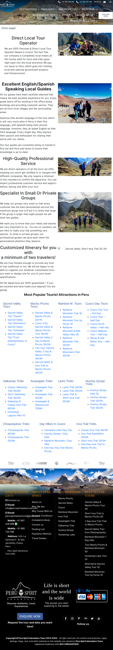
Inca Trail (63, 516)
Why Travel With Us (42, 511)
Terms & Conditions (42, 515)
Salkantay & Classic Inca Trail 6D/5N (17, 405)
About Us (36, 502)
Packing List (38, 529)
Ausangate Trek (66, 521)
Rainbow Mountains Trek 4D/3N (71, 352)
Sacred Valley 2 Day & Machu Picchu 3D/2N (44, 341)
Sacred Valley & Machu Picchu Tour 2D (95, 505)
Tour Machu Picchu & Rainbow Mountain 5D (96, 548)
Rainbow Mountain (68, 512)
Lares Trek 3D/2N (72, 390)
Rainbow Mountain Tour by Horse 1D (72, 320)
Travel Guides (39, 538)
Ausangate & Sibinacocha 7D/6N (42, 405)
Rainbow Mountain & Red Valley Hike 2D (71, 331)
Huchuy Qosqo (66, 530)
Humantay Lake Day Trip (58, 430)
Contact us (14, 500)
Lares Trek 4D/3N (72, 387)
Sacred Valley (65, 503)
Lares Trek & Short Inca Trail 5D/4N (71, 398)
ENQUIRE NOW (30, 616)
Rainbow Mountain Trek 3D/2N (71, 341)
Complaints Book (41, 520)
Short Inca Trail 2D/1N (93, 440)
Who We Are (38, 506)
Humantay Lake (66, 534)
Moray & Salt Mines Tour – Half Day (100, 341)
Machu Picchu (65, 498)
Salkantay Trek (66, 525)
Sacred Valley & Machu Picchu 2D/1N (44, 316)
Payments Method (41, 533)
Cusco (61, 507)
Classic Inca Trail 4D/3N (94, 430)
